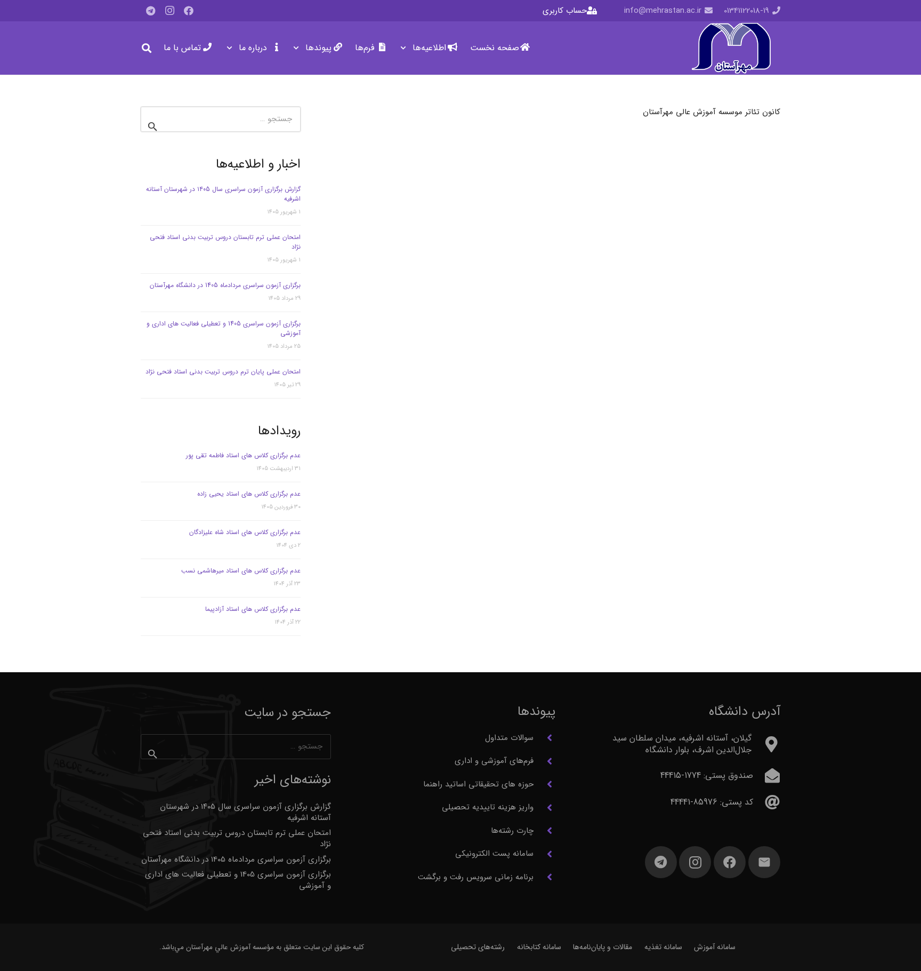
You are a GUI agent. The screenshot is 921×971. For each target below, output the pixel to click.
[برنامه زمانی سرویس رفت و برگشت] (544, 877)
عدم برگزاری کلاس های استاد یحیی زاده (249, 494)
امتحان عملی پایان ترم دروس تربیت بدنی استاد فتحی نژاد (223, 372)
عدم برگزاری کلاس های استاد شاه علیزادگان (245, 532)
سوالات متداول (509, 737)
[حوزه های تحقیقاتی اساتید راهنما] (544, 784)
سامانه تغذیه (663, 947)
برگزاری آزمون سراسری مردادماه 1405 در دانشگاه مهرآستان (225, 285)
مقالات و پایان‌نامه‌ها (602, 947)
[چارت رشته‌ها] (544, 830)
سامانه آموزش (715, 947)
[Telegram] (150, 10)
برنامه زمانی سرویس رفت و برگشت (476, 877)
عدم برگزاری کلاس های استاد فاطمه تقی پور (243, 455)
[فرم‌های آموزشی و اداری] (544, 761)
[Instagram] (169, 10)
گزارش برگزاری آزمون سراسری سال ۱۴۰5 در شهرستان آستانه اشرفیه (223, 194)
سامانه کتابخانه (539, 947)
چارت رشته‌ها (512, 830)
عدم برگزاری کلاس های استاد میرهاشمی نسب (241, 571)
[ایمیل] (764, 862)
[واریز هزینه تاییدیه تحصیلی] (544, 807)
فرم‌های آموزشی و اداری (494, 760)
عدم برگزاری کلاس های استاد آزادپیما (253, 609)
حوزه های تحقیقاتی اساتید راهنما (478, 784)
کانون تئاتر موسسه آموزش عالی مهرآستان (711, 112)
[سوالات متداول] (544, 738)
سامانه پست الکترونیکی (494, 853)
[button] (405, 48)
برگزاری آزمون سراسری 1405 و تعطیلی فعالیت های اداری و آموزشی (224, 328)
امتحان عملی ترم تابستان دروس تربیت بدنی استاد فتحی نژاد (225, 242)
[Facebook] (188, 10)
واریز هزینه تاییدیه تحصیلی (488, 807)
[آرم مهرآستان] (731, 48)
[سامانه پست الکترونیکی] (544, 854)
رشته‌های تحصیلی (478, 947)
